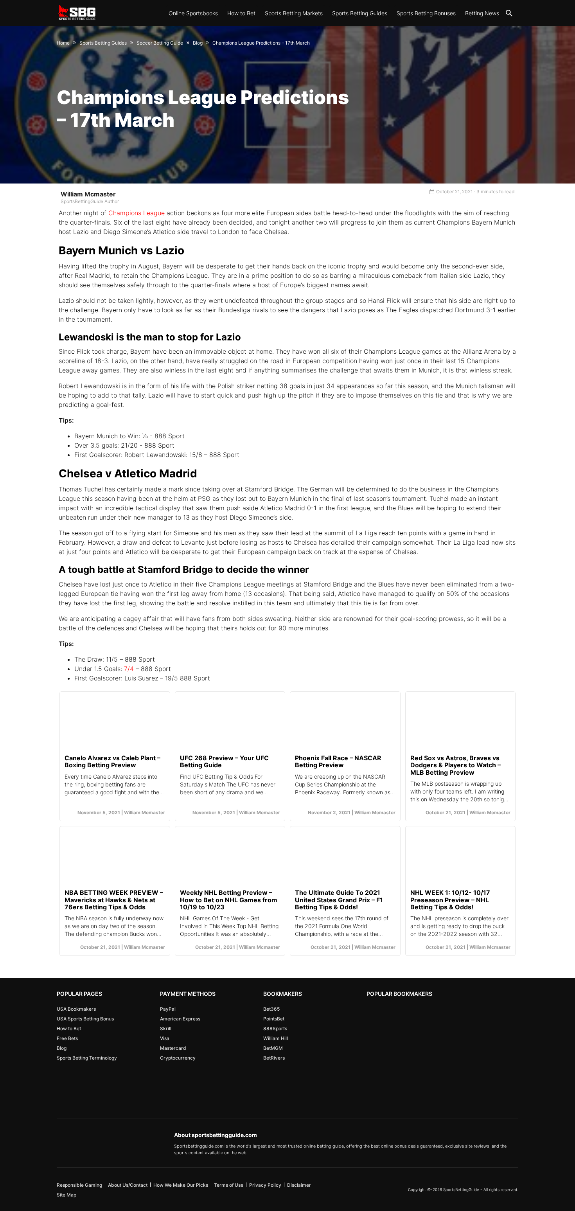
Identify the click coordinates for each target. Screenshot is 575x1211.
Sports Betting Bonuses (426, 13)
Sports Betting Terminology (87, 1058)
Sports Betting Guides (359, 13)
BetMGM (273, 1048)
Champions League (137, 213)
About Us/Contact (127, 1185)
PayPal (168, 1009)
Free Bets (67, 1038)
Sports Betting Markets (294, 13)
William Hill (275, 1038)
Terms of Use (228, 1185)
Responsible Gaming (79, 1185)
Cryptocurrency (178, 1058)
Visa (164, 1038)
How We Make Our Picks (180, 1185)
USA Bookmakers (76, 1009)
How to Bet (241, 13)
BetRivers (274, 1058)
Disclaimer (299, 1185)
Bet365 (271, 1009)
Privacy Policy (265, 1185)
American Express (180, 1019)
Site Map (66, 1195)
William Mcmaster (88, 194)
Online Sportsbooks (193, 13)
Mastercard (173, 1048)
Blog (61, 1048)
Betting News (482, 13)
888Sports (275, 1028)
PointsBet (273, 1019)
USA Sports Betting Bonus (85, 1019)
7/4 (129, 669)
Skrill (165, 1028)
